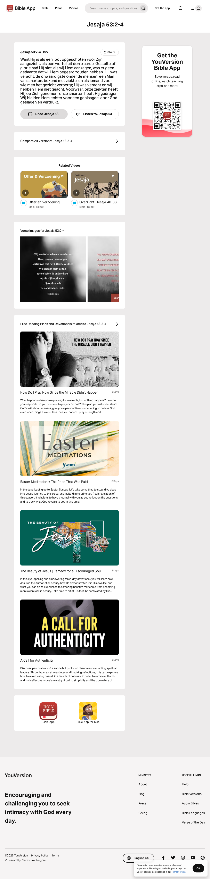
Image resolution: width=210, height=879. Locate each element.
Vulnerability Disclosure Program (25, 860)
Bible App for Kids (88, 721)
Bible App (48, 721)
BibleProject (36, 206)
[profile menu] (195, 8)
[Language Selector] (180, 8)
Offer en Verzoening (48, 202)
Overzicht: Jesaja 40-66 (99, 202)
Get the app (162, 8)
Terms (55, 855)
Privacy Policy (39, 855)
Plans (58, 8)
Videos (73, 8)
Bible (45, 8)
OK (198, 868)
